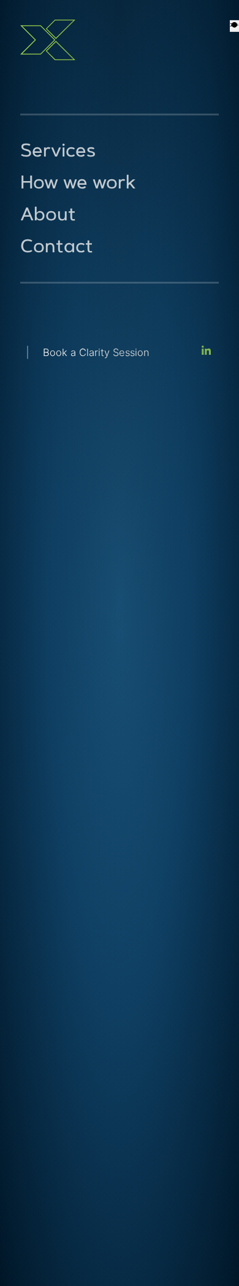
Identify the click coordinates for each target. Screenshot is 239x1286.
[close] (234, 25)
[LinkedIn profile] (206, 353)
